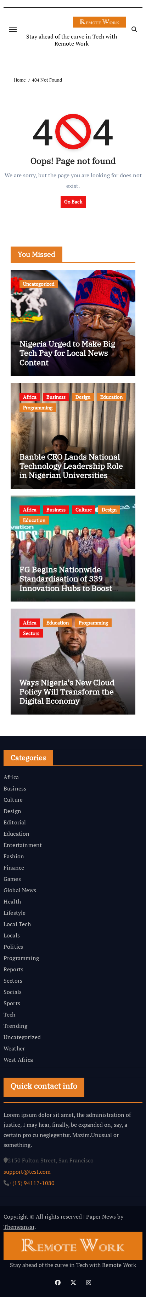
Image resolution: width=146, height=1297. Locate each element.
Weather (14, 1048)
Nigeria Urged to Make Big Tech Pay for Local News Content (67, 352)
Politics (13, 946)
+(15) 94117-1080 (32, 1182)
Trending (16, 1026)
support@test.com (27, 1171)
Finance (14, 867)
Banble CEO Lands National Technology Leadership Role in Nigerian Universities (71, 465)
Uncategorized (39, 283)
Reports (13, 969)
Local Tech (17, 924)
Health (12, 901)
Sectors (31, 633)
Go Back (73, 201)
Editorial (15, 822)
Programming (37, 407)
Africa (29, 396)
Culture (83, 509)
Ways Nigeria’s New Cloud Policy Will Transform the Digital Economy (66, 691)
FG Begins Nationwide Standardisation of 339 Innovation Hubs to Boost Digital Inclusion (65, 583)
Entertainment (23, 845)
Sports (12, 1003)
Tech (10, 1014)
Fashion (14, 856)
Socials (13, 992)
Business (56, 396)
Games (12, 879)
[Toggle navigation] (13, 29)
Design (82, 396)
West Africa (18, 1060)
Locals (12, 935)
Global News (20, 890)
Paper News (101, 1216)
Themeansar (19, 1227)
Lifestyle (15, 913)
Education (111, 396)
